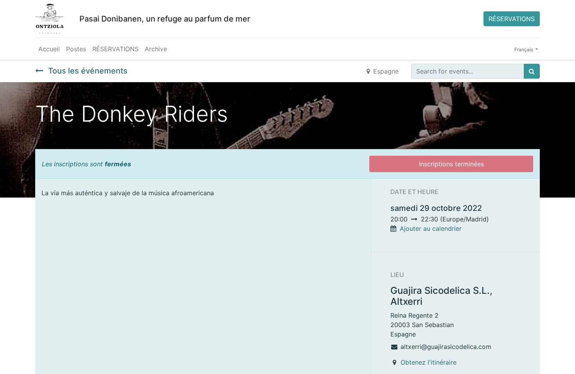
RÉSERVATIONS (512, 19)
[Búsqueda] (532, 71)
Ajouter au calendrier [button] (431, 228)
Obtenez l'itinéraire (428, 362)
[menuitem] (49, 49)
